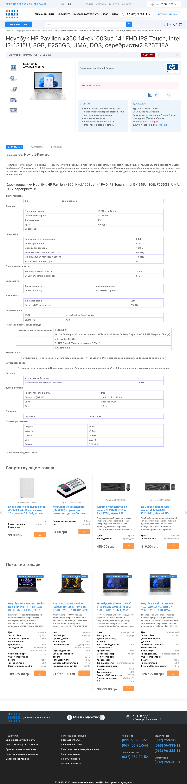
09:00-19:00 (164, 4)
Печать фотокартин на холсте (22, 744)
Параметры (30, 55)
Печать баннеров (70, 759)
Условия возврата (71, 763)
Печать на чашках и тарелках (22, 754)
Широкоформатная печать (20, 740)
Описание (14, 55)
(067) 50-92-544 (135, 745)
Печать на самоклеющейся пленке (80, 749)
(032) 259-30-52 (135, 757)
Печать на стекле (70, 754)
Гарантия (114, 4)
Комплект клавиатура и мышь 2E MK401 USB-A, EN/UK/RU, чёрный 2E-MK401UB (112, 511)
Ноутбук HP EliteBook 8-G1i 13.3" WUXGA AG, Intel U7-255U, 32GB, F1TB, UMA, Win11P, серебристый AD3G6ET (158, 610)
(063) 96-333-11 (167, 751)
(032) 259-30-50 (167, 740)
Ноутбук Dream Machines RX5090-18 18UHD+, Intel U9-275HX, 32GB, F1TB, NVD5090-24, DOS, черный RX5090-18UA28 (71, 610)
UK (62, 4)
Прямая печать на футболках (22, 749)
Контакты (127, 4)
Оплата (89, 4)
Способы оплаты (70, 740)
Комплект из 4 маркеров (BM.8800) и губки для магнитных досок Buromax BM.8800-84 (69, 511)
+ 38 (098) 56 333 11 (136, 14)
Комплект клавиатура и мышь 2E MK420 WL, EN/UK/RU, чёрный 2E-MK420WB (156, 511)
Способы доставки (71, 744)
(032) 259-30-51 (135, 740)
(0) (57, 147)
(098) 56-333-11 (167, 745)
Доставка (101, 4)
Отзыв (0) (45, 55)
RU (69, 4)
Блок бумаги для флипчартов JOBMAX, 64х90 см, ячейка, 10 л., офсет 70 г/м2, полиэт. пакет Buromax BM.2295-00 (27, 511)
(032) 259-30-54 (167, 762)
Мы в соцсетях (86, 717)
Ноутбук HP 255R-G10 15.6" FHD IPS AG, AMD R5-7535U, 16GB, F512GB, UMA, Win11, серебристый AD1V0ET (114, 608)
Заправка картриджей (18, 759)
